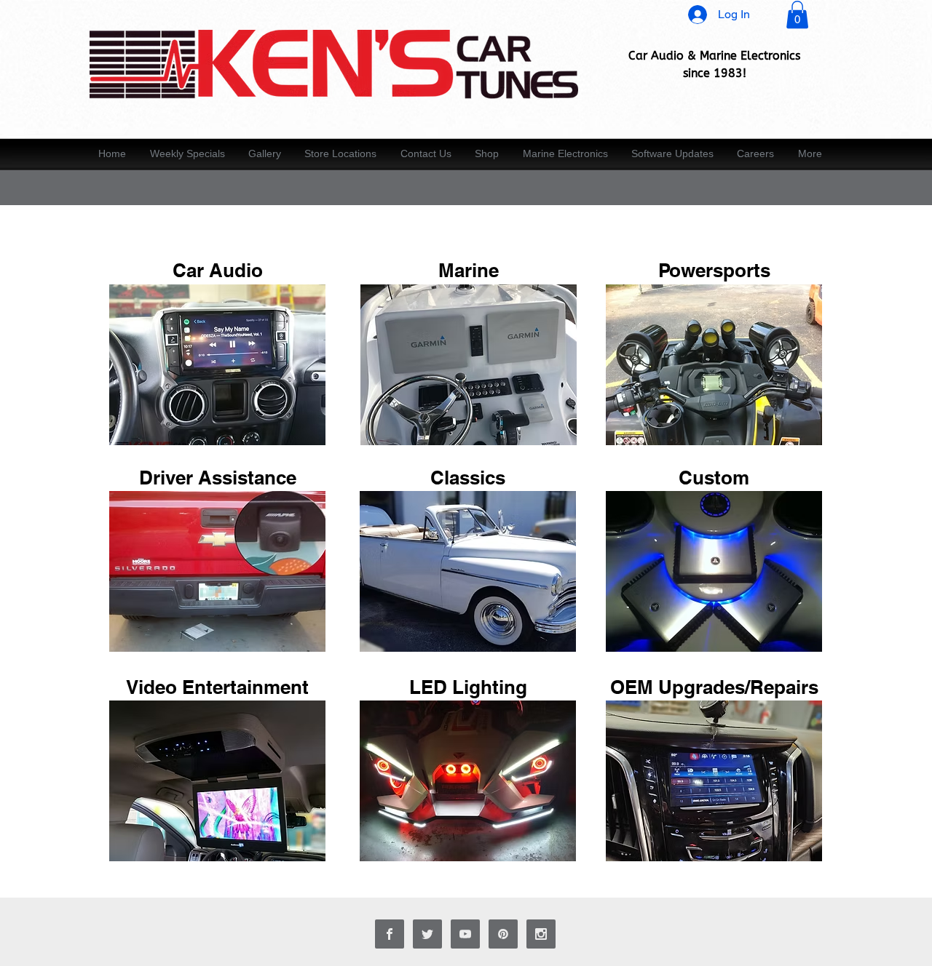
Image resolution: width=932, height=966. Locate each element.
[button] (797, 14)
